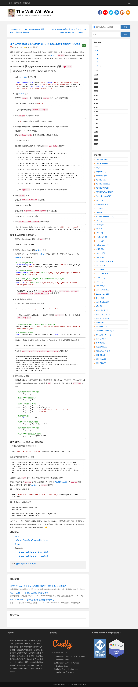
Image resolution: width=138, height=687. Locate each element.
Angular (101, 171)
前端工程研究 (103, 351)
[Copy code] (83, 81)
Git (99, 220)
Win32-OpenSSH (61, 482)
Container (102, 204)
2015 (96, 111)
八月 (97, 50)
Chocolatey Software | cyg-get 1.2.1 (33, 556)
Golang (100, 224)
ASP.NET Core (103, 184)
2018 (96, 99)
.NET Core (101, 159)
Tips (100, 298)
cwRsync (38, 250)
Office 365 (102, 273)
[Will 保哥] (105, 12)
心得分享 (101, 339)
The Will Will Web (34, 11)
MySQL (100, 265)
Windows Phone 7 (105, 330)
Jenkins (100, 241)
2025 (96, 71)
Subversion (102, 294)
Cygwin (53, 55)
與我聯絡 (26, 3)
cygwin (18, 564)
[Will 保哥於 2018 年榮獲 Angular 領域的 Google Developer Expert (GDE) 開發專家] (116, 648)
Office (100, 269)
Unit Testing (102, 302)
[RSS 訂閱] (127, 12)
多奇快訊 (100, 343)
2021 (96, 87)
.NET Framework (105, 163)
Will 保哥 (69, 684)
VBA (99, 306)
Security (101, 286)
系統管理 (35, 47)
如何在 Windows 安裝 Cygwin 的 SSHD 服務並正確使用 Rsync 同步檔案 (45, 43)
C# (99, 200)
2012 (96, 123)
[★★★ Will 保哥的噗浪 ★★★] (122, 12)
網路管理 (101, 363)
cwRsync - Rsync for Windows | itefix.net (31, 540)
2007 (96, 144)
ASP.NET (101, 180)
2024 (96, 75)
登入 (129, 3)
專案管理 (100, 355)
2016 (96, 107)
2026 (97, 56)
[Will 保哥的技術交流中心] (100, 12)
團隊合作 (101, 359)
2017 (96, 103)
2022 (96, 83)
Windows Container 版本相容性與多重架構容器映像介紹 (32, 600)
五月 (97, 54)
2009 (96, 136)
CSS (99, 208)
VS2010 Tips (102, 318)
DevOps (101, 212)
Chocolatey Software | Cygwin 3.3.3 (33, 552)
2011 (96, 128)
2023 (96, 79)
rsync (17, 536)
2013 (96, 119)
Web (100, 322)
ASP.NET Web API (104, 192)
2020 (96, 91)
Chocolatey (22, 77)
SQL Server (102, 290)
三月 (97, 58)
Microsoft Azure (104, 261)
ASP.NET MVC (103, 188)
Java (99, 233)
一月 (97, 66)
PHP (99, 282)
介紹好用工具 (103, 334)
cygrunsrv (24, 564)
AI (98, 167)
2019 (96, 95)
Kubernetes (102, 245)
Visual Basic (102, 310)
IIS (99, 228)
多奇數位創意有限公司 (80, 684)
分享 (83, 45)
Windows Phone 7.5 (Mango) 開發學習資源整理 (29, 593)
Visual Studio (103, 314)
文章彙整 (17, 3)
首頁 (10, 3)
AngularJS (101, 176)
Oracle (100, 277)
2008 (96, 140)
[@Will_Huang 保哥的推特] (111, 12)
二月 (97, 62)
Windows (29, 47)
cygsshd (34, 564)
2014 (96, 115)
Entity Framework (105, 216)
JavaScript (102, 237)
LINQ (100, 249)
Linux (100, 253)
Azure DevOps (103, 196)
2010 (96, 132)
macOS (100, 257)
